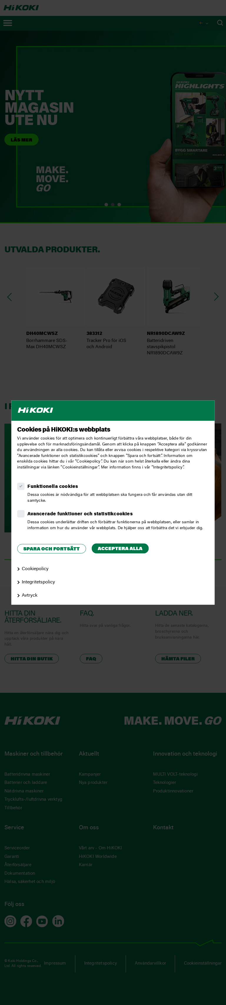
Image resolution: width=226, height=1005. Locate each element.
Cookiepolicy (35, 569)
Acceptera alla (120, 549)
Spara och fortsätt (51, 549)
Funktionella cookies (52, 486)
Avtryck (29, 595)
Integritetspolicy (38, 582)
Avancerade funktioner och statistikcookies (79, 514)
